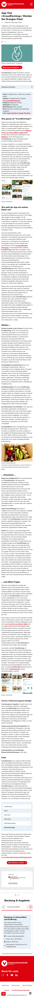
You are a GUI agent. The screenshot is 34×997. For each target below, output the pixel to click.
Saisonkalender (15, 669)
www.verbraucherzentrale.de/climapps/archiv (16, 857)
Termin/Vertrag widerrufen (21, 990)
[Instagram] (3, 975)
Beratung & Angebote (11, 67)
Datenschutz (16, 985)
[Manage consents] (30, 993)
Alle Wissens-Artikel (16, 863)
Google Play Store (25, 113)
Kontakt (6, 990)
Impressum (5, 985)
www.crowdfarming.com (11, 101)
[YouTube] (12, 975)
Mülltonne (4, 137)
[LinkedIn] (16, 975)
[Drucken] (2, 41)
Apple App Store (12, 113)
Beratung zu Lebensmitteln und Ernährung (15, 918)
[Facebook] (7, 975)
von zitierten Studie (16, 624)
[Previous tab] (3, 907)
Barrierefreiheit (27, 985)
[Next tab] (31, 907)
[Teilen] (5, 41)
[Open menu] (3, 994)
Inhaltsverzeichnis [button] (8, 87)
